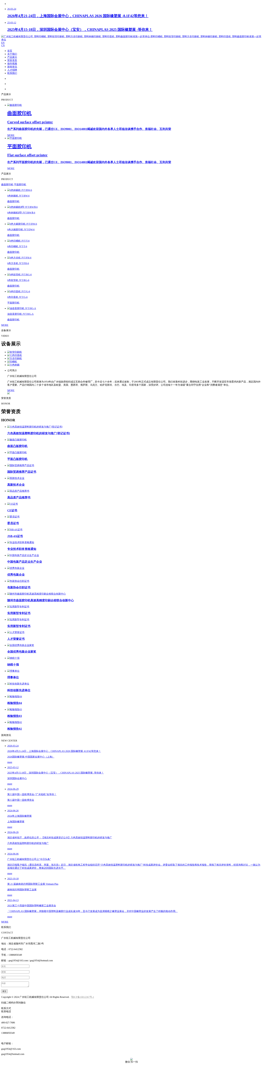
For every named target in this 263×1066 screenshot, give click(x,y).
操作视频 (12, 63)
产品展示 (12, 57)
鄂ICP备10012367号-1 (82, 997)
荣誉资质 (12, 60)
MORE (4, 325)
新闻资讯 (12, 66)
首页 (9, 50)
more (9, 762)
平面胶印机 (20, 184)
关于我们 (12, 54)
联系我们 (12, 73)
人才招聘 (12, 70)
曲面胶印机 (7, 184)
